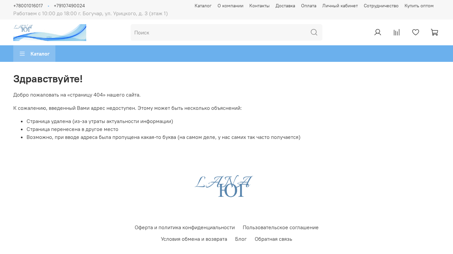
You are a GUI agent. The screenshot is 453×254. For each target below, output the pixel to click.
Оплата (308, 6)
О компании (230, 6)
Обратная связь (273, 238)
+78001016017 (28, 6)
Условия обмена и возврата (194, 238)
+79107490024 (69, 6)
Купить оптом (419, 6)
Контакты (259, 6)
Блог (241, 238)
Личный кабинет (340, 6)
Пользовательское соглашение (281, 227)
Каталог (203, 6)
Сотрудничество (381, 6)
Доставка (285, 6)
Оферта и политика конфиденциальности (185, 227)
